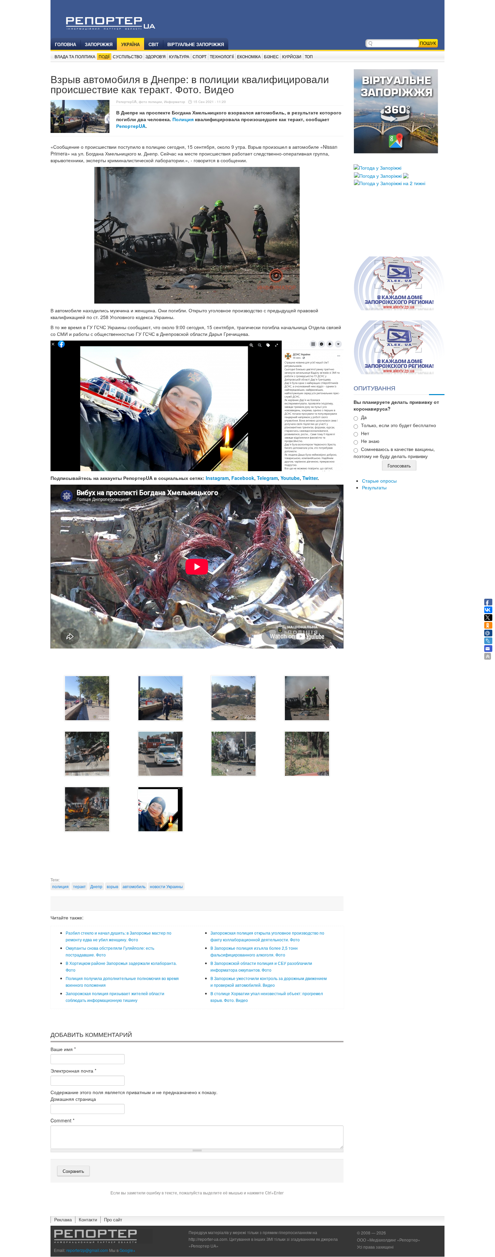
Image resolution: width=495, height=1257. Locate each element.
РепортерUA (130, 126)
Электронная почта (73, 1070)
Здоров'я (155, 56)
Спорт (199, 56)
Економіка (249, 56)
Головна (65, 44)
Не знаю (370, 441)
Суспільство (127, 56)
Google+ (127, 1250)
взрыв (112, 886)
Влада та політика (75, 56)
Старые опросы (379, 480)
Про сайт (113, 1219)
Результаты (374, 487)
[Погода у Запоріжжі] (377, 167)
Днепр (96, 886)
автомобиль (134, 886)
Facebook (242, 478)
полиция (60, 886)
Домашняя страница (73, 1098)
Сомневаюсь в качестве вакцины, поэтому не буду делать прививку (394, 452)
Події (104, 56)
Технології (222, 56)
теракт (79, 886)
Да (364, 417)
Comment (62, 1120)
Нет (365, 433)
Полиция (183, 119)
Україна (130, 44)
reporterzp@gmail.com (87, 1250)
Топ (309, 56)
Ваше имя (63, 1049)
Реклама (63, 1219)
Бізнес (271, 56)
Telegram (267, 478)
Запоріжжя (98, 44)
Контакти (88, 1219)
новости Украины (166, 886)
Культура (179, 56)
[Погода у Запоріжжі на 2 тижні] (389, 182)
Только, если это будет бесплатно (398, 425)
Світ (153, 44)
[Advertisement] (197, 860)
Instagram (217, 478)
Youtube (290, 478)
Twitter (310, 478)
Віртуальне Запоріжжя (195, 44)
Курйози (291, 56)
